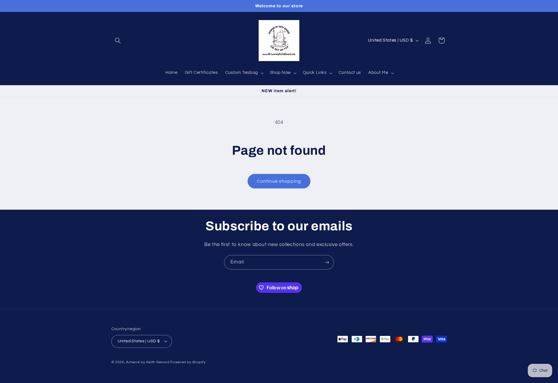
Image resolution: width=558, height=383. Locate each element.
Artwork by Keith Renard (147, 362)
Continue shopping (279, 181)
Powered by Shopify (187, 362)
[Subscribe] (327, 262)
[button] (118, 40)
